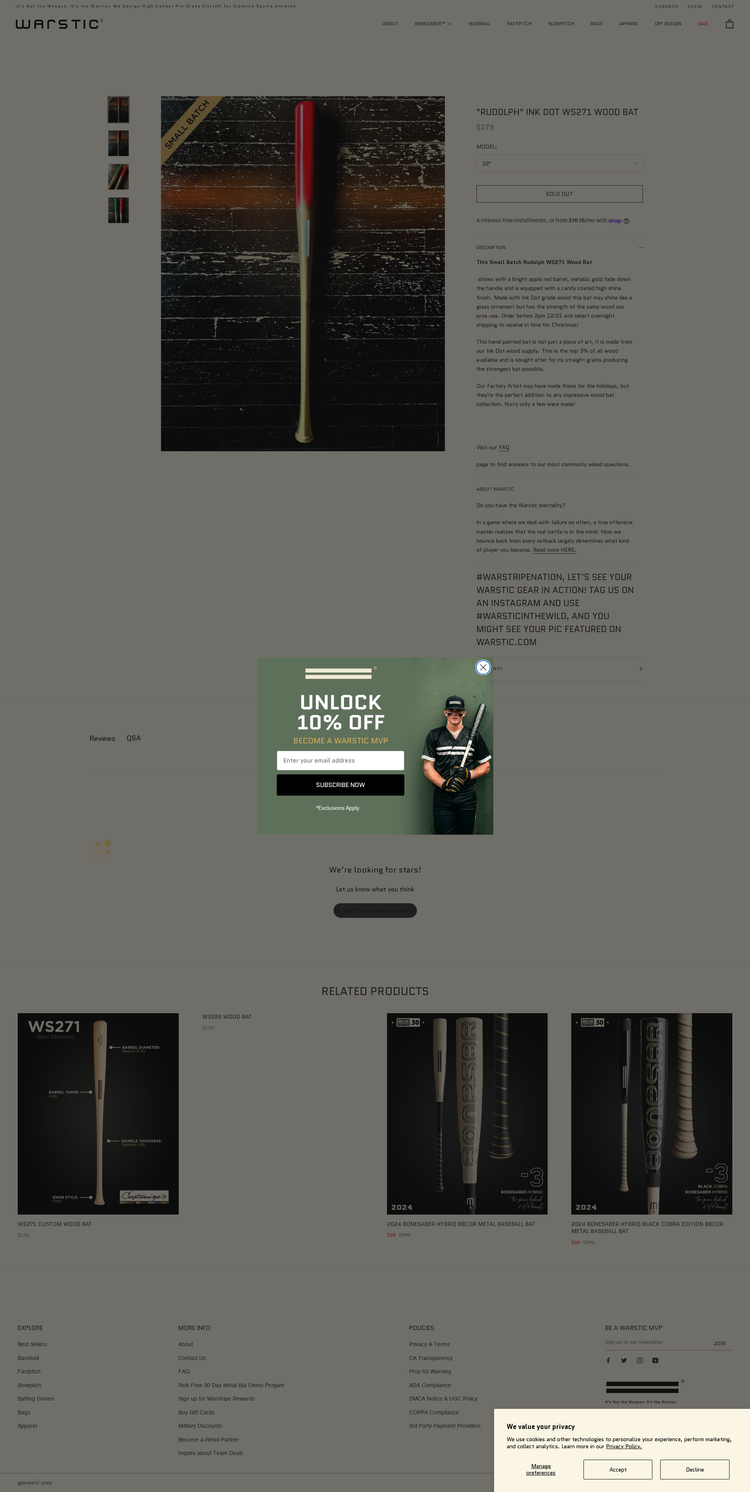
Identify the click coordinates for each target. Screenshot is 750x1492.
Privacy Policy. (624, 1446)
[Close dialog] (483, 667)
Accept (618, 1469)
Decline (695, 1469)
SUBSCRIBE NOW (340, 784)
